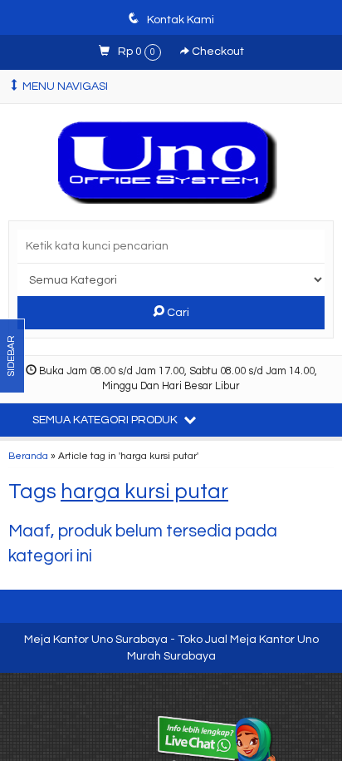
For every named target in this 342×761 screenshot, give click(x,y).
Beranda (28, 456)
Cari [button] (176, 313)
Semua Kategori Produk (106, 420)
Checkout (216, 51)
